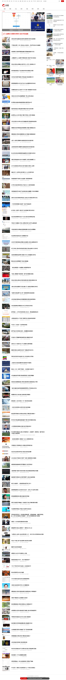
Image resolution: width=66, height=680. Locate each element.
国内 (5, 8)
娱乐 (11, 1)
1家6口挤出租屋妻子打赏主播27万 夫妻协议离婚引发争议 (24, 286)
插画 (22, 1)
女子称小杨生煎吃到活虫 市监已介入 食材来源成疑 (23, 185)
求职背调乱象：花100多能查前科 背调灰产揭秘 (22, 661)
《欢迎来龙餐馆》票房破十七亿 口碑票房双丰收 (22, 439)
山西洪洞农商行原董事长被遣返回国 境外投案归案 (22, 146)
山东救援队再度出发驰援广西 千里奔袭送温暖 (21, 629)
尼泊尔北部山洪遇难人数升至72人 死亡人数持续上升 (23, 64)
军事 (7, 1)
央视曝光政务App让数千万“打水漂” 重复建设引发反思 (23, 89)
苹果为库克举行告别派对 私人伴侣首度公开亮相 (22, 356)
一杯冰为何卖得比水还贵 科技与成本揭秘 (20, 407)
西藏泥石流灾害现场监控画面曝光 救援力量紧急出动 (23, 127)
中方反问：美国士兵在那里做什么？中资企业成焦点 (23, 667)
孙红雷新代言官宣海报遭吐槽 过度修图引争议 (21, 623)
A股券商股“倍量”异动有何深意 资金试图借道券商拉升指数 (24, 470)
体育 (21, 8)
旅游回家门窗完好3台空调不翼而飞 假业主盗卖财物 (23, 477)
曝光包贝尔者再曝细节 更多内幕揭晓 (19, 261)
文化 (18, 1)
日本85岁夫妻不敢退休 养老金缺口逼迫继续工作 (22, 77)
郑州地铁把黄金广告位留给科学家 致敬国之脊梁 (22, 70)
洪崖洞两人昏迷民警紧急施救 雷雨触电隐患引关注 (22, 51)
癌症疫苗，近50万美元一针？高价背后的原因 (21, 400)
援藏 (20, 1)
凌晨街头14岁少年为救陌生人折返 (19, 553)
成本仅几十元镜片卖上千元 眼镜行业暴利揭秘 (21, 343)
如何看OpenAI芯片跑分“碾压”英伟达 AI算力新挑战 (23, 115)
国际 (10, 8)
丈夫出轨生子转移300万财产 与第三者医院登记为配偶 (23, 458)
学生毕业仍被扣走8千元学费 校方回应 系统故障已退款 (23, 648)
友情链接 (41, 677)
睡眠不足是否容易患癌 (16, 547)
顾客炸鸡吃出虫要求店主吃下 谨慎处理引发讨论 (22, 350)
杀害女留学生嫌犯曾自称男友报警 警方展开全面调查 (23, 38)
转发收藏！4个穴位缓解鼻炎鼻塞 (18, 655)
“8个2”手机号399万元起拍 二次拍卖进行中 (21, 566)
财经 (9, 1)
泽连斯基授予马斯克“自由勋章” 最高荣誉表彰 (21, 178)
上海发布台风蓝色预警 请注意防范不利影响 (21, 362)
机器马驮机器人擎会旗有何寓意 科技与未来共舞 (22, 108)
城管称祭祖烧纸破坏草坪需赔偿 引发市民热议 (21, 464)
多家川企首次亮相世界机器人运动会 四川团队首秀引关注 (24, 197)
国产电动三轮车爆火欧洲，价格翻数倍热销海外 (22, 331)
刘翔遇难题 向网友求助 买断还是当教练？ (21, 635)
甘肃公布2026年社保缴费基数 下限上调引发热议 (22, 96)
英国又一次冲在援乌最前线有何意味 (19, 521)
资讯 (5, 1)
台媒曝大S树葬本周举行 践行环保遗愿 (17, 34)
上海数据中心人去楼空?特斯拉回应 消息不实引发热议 (23, 58)
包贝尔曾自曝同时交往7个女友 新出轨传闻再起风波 (23, 216)
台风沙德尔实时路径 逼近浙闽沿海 (19, 642)
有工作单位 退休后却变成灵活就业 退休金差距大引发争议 (24, 248)
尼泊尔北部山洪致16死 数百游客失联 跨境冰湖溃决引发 (24, 280)
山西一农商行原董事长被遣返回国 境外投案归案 (22, 140)
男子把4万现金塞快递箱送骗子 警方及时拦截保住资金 (23, 420)
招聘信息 (32, 677)
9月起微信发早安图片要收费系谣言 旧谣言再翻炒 (22, 375)
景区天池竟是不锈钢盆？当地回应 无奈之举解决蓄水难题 (24, 502)
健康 (25, 1)
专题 (27, 8)
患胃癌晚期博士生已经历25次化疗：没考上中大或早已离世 (24, 489)
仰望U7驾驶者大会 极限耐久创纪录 (19, 597)
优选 (29, 1)
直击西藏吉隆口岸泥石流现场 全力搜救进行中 (21, 604)
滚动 (44, 8)
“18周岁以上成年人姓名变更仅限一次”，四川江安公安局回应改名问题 (27, 534)
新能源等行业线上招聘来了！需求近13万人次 (21, 527)
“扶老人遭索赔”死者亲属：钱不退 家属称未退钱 (22, 273)
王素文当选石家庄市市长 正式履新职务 (20, 585)
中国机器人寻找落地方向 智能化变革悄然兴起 (21, 445)
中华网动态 (44, 677)
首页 (3, 1)
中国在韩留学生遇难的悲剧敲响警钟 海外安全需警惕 (23, 229)
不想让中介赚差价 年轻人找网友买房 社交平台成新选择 (24, 223)
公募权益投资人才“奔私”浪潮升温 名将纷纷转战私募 (23, 318)
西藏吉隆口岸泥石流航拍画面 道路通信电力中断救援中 (23, 591)
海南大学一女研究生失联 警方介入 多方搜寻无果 (22, 172)
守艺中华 (34, 1)
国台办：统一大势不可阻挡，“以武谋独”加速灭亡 (22, 369)
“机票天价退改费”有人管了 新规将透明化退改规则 (22, 293)
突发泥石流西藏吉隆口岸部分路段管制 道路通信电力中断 (24, 381)
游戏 (16, 1)
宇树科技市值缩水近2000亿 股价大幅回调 (20, 616)
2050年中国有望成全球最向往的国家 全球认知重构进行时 (24, 242)
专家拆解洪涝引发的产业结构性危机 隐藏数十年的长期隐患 (25, 191)
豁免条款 (38, 677)
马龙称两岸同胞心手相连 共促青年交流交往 (21, 508)
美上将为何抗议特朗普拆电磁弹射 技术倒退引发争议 (23, 153)
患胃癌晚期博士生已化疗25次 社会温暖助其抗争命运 (23, 83)
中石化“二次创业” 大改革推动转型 (19, 324)
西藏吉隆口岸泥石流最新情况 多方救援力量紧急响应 (23, 134)
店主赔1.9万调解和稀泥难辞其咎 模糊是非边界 (22, 337)
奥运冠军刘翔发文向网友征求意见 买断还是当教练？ (23, 413)
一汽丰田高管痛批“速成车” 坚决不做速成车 (21, 204)
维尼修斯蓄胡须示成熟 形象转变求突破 (20, 496)
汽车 (14, 1)
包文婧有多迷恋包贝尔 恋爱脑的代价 (19, 235)
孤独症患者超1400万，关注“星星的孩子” (20, 559)
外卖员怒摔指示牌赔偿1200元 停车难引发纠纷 (22, 305)
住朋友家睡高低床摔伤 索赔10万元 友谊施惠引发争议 (23, 254)
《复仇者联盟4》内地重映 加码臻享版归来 (21, 267)
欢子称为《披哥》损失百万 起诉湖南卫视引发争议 (22, 210)
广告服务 (26, 677)
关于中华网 (23, 677)
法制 (31, 1)
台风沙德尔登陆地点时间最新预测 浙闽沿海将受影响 (23, 299)
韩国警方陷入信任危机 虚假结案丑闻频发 (20, 394)
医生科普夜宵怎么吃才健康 (17, 572)
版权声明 (35, 677)
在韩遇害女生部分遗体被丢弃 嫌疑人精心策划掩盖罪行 (23, 610)
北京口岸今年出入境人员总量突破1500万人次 (36, 678)
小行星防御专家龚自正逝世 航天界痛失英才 (21, 426)
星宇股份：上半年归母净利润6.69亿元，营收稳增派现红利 (24, 312)
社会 (16, 8)
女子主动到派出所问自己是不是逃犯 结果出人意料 (22, 165)
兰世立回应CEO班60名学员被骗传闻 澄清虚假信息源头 (24, 121)
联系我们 (29, 677)
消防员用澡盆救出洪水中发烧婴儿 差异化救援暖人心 (23, 159)
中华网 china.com (5, 5)
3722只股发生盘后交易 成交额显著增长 (20, 578)
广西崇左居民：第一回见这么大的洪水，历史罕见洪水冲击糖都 (25, 45)
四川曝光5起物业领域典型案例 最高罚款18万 (21, 102)
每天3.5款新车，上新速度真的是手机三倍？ (21, 483)
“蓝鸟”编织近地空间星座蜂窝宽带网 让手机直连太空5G (24, 388)
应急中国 (38, 1)
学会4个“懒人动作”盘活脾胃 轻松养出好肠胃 (21, 540)
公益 (27, 1)
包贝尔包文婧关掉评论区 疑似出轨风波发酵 (21, 451)
